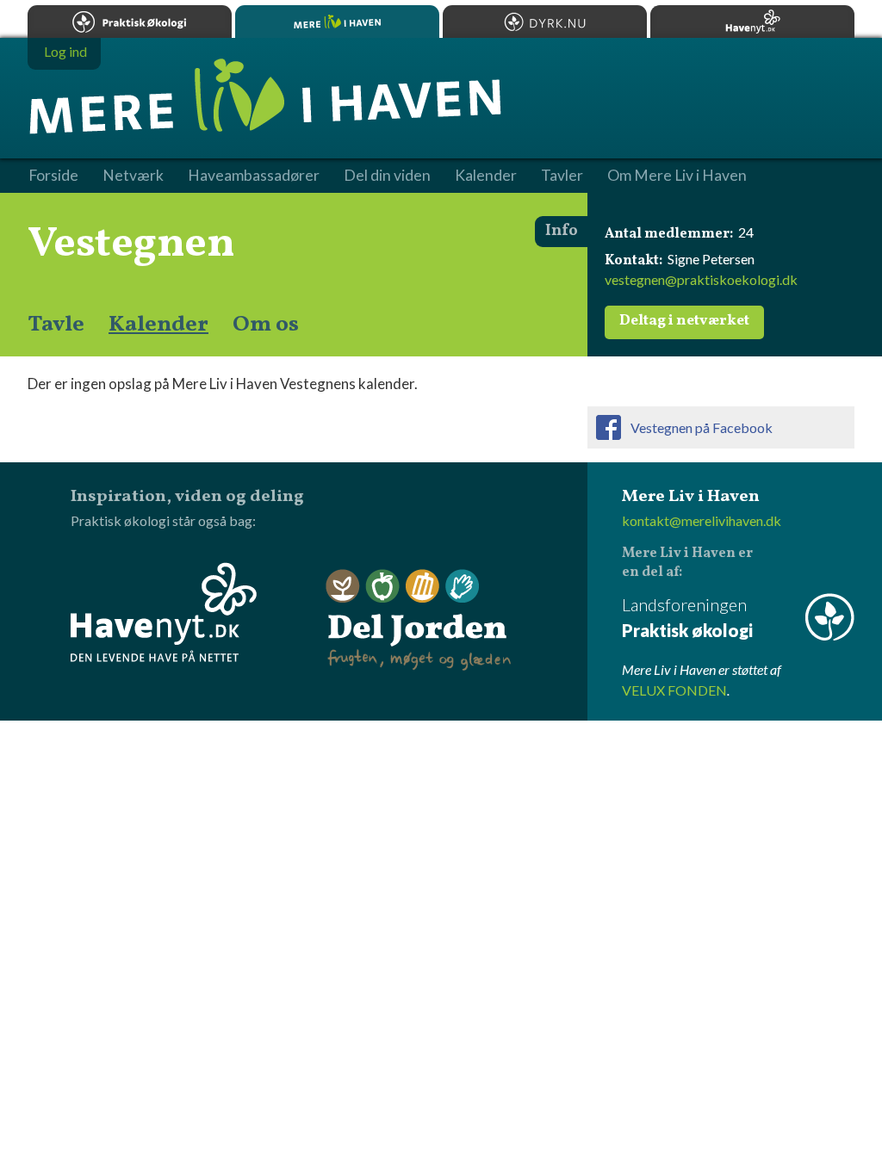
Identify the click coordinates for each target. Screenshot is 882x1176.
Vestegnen (131, 244)
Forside (53, 175)
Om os (266, 324)
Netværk (133, 175)
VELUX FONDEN (674, 690)
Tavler (562, 175)
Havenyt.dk (752, 21)
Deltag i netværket (684, 321)
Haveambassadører (254, 175)
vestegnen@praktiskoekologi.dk (701, 279)
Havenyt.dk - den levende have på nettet (164, 612)
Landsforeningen (687, 617)
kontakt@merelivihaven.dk (701, 520)
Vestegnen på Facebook (701, 427)
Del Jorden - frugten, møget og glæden (419, 620)
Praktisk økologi (130, 21)
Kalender (158, 324)
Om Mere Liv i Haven (677, 175)
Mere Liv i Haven (337, 21)
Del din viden (387, 175)
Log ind (65, 51)
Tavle (56, 324)
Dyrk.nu (545, 21)
